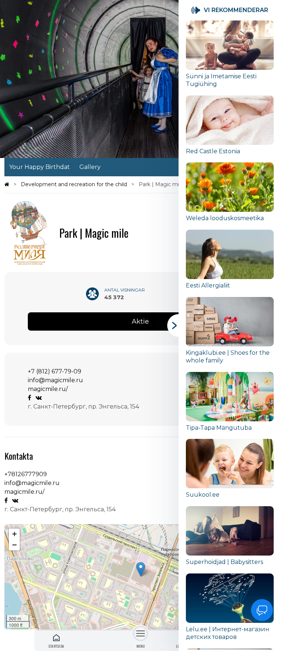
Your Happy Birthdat (39, 166)
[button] (140, 569)
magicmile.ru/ (48, 388)
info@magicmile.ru (55, 380)
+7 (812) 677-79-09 (54, 371)
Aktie (140, 321)
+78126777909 (25, 474)
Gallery (90, 166)
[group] (230, 57)
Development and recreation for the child (74, 184)
